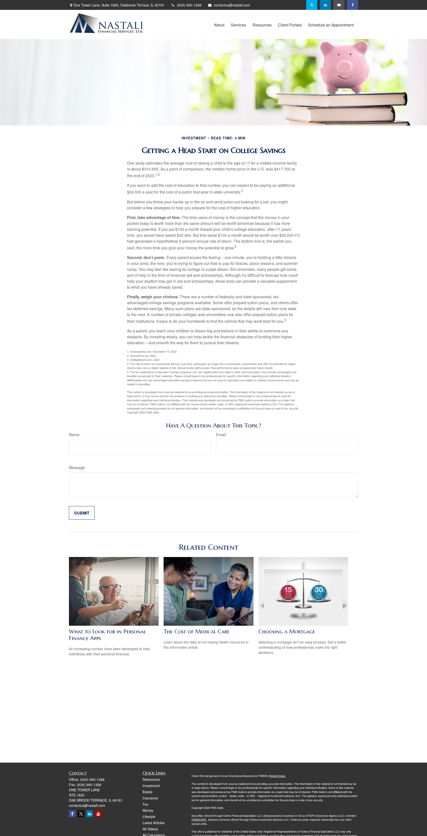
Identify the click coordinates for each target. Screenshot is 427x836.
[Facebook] (352, 5)
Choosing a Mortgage (286, 631)
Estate (147, 791)
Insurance (150, 797)
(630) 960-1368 (189, 4)
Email (221, 434)
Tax (145, 804)
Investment (151, 785)
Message (77, 467)
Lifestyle (149, 816)
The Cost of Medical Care (197, 631)
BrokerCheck (277, 776)
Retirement (151, 779)
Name (74, 434)
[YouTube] (338, 5)
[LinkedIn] (325, 5)
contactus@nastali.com (232, 4)
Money (148, 810)
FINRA (196, 819)
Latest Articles (154, 822)
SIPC (203, 819)
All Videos (150, 828)
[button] (219, 24)
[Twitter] (311, 5)
